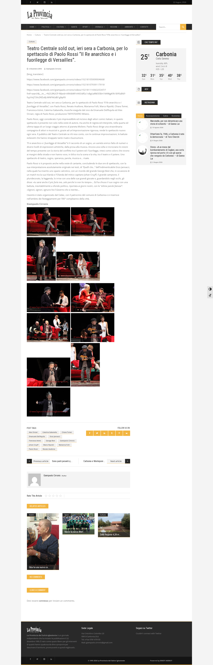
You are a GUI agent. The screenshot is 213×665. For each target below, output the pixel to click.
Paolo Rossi (33, 449)
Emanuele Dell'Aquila (37, 436)
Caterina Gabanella (50, 432)
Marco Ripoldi (48, 445)
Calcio (165, 116)
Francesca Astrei (35, 441)
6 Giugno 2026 (157, 140)
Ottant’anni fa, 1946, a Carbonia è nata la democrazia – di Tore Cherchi (167, 135)
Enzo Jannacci (55, 436)
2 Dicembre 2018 (35, 69)
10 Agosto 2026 (157, 127)
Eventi (31, 515)
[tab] (140, 116)
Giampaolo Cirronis (53, 69)
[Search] (183, 27)
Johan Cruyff (33, 445)
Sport (67, 515)
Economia (176, 116)
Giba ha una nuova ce (38, 567)
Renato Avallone (49, 449)
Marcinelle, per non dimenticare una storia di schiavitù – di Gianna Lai (166, 122)
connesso (43, 600)
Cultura (38, 35)
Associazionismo (153, 116)
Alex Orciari (33, 432)
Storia (140, 116)
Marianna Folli (64, 445)
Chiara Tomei (67, 432)
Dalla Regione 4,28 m (109, 534)
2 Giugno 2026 (157, 162)
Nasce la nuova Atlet (73, 531)
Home (29, 35)
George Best (50, 441)
